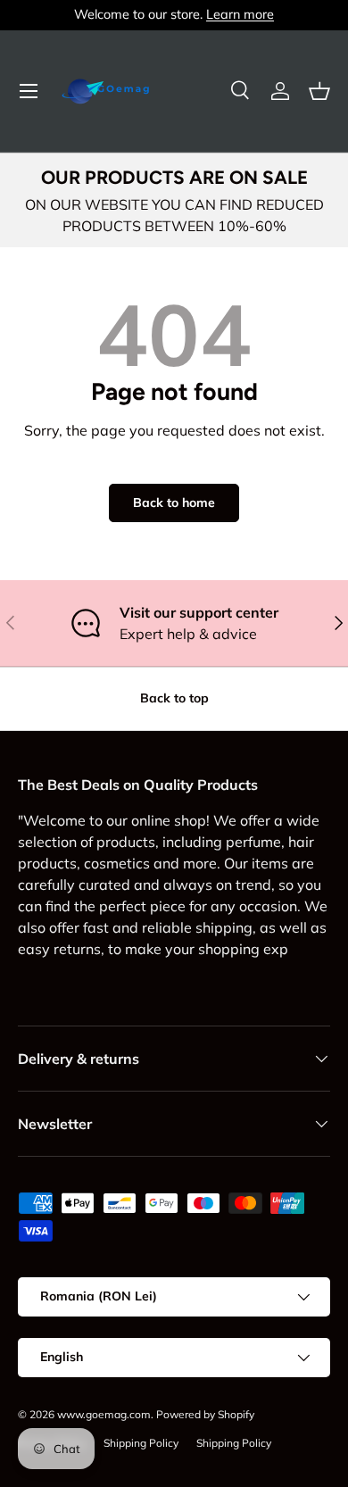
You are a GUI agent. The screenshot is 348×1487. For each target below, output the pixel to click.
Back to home (174, 502)
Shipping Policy (141, 1443)
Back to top (174, 698)
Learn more (240, 14)
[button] (319, 91)
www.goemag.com (104, 1414)
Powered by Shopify (205, 1414)
